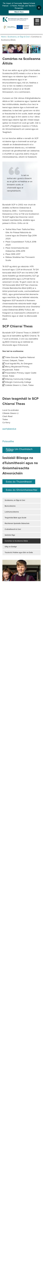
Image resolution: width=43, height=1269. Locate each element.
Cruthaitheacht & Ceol (13, 529)
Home (3, 37)
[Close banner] (38, 7)
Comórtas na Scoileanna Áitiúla (16, 541)
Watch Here (19, 12)
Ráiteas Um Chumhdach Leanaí (19, 450)
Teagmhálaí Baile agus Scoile (15, 518)
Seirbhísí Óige (10, 535)
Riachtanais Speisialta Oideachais (17, 523)
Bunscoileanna (10, 506)
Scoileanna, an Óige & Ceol (19, 37)
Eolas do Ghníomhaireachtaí (21, 489)
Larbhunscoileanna (12, 512)
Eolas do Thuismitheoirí (19, 481)
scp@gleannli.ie (9, 428)
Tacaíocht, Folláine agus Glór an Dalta (19, 552)
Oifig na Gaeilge (11, 547)
